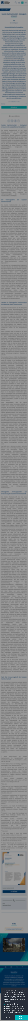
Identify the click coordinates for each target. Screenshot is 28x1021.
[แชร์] (18, 121)
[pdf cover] (14, 868)
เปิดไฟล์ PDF (14, 107)
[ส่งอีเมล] (15, 121)
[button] (1, 935)
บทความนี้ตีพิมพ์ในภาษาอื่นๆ (14, 101)
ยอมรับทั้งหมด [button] (21, 1017)
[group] (14, 946)
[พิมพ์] (12, 121)
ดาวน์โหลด (14, 891)
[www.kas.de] (5, 2)
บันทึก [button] (8, 1017)
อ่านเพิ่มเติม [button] (7, 1001)
